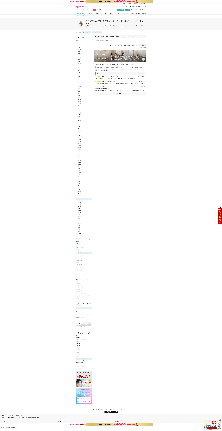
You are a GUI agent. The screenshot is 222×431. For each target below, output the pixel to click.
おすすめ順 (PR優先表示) (116, 45)
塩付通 (79, 193)
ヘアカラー (78, 251)
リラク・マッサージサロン (108, 13)
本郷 (79, 174)
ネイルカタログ (125, 13)
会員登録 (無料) (121, 9)
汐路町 (79, 208)
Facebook (125, 409)
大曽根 (79, 141)
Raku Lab (144, 13)
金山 (79, 118)
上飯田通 (80, 139)
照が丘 (79, 177)
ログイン (127, 9)
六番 (79, 72)
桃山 (79, 78)
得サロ (77, 311)
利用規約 (102, 409)
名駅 (79, 53)
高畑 (79, 65)
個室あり (78, 349)
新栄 (79, 107)
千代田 (79, 112)
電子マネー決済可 (79, 362)
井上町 (79, 153)
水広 (79, 97)
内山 (79, 158)
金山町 (79, 70)
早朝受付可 (78, 337)
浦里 (79, 95)
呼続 (79, 76)
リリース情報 (120, 409)
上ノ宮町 (80, 57)
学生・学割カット (79, 247)
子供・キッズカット (80, 245)
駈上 (79, 74)
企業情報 (2, 427)
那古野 (79, 49)
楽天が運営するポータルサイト (119, 420)
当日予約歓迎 (78, 345)
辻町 (79, 137)
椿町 (79, 55)
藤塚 (79, 93)
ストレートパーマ (79, 264)
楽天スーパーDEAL (79, 309)
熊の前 (79, 99)
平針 (79, 218)
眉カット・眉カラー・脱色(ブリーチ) (83, 279)
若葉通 (79, 147)
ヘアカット (78, 243)
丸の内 (79, 103)
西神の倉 (80, 91)
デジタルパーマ (79, 260)
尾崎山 (79, 86)
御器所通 (80, 191)
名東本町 (80, 185)
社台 (79, 187)
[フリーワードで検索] (94, 10)
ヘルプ (127, 6)
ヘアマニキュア (79, 256)
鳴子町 (79, 89)
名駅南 (79, 45)
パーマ (77, 258)
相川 (79, 82)
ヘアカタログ (117, 13)
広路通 (79, 204)
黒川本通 (80, 143)
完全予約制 (78, 343)
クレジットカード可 (94, 15)
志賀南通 (80, 145)
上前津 (79, 114)
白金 (89, 15)
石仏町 (79, 195)
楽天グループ (136, 3)
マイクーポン (135, 9)
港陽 (79, 66)
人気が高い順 (127, 45)
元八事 (79, 231)
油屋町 (79, 68)
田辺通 (79, 212)
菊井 (79, 51)
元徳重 (79, 101)
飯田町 (79, 128)
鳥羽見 (79, 149)
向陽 (79, 156)
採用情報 (19, 427)
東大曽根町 (80, 130)
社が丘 (79, 179)
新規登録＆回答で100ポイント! (127, 3)
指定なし (78, 241)
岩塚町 (79, 61)
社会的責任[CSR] (14, 427)
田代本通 (80, 166)
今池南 (79, 172)
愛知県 (83, 15)
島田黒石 (80, 223)
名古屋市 (86, 15)
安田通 (79, 206)
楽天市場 (144, 3)
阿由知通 (80, 197)
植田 (79, 229)
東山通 (79, 160)
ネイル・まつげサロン (90, 13)
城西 (79, 47)
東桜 (79, 126)
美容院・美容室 (78, 15)
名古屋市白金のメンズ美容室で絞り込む (103, 40)
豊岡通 (79, 210)
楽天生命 (140, 3)
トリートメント (79, 266)
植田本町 (80, 216)
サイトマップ (107, 409)
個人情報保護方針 (7, 427)
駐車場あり (78, 352)
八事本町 (80, 200)
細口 (79, 80)
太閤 (79, 59)
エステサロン (98, 13)
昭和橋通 (80, 63)
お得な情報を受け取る (133, 6)
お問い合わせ (112, 409)
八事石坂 (80, 233)
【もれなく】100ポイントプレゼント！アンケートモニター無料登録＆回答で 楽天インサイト (24, 417)
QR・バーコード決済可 (80, 360)
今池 (79, 170)
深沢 (79, 151)
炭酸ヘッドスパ (79, 270)
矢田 (79, 133)
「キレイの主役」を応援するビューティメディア (9, 420)
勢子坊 (79, 181)
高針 (79, 183)
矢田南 (79, 135)
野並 (79, 227)
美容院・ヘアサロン (80, 13)
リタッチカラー (101, 15)
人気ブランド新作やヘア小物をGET (64, 420)
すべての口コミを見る (139, 73)
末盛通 (79, 164)
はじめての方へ (122, 6)
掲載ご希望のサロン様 (142, 6)
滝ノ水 (79, 84)
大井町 (79, 116)
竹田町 (79, 214)
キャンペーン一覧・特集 (135, 13)
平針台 (79, 225)
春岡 (79, 168)
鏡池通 (79, 162)
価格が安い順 (135, 45)
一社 (79, 189)
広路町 (79, 202)
